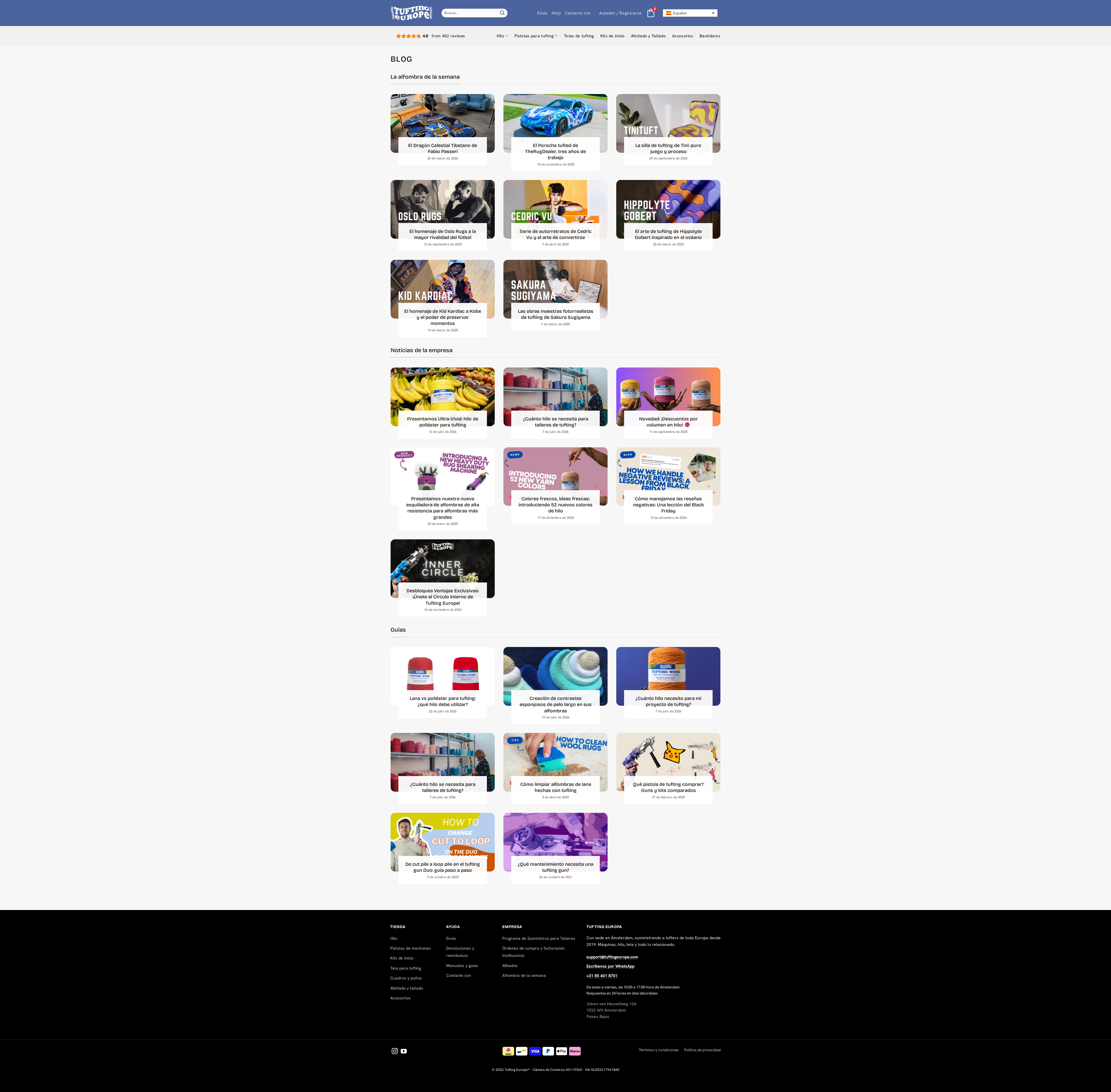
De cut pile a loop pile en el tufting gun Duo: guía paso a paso (442, 867)
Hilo (500, 35)
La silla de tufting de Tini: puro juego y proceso (668, 148)
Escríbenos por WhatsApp (610, 966)
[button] (620, 13)
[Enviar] (502, 13)
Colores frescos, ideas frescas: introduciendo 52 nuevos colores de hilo (555, 505)
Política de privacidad (702, 1049)
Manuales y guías (462, 965)
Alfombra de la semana (524, 975)
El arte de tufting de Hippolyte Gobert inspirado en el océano (668, 234)
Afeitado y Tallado (648, 35)
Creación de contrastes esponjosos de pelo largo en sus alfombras (556, 705)
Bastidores (710, 35)
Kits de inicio (612, 35)
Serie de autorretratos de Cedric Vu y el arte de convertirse (556, 234)
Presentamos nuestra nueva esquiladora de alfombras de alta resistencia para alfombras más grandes (442, 508)
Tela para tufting (405, 968)
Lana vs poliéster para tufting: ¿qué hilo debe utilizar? (443, 701)
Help (556, 13)
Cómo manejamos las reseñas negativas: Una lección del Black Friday (668, 505)
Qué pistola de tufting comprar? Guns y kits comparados (668, 787)
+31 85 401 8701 (602, 975)
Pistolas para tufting (533, 35)
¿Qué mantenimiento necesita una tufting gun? (555, 867)
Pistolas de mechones (410, 948)
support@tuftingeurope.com (612, 956)
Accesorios (682, 35)
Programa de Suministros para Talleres (538, 938)
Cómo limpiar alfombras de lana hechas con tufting (555, 787)
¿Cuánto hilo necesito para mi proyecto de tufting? (668, 701)
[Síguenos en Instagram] (395, 1051)
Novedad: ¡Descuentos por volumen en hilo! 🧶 (668, 422)
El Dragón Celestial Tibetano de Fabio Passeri (442, 148)
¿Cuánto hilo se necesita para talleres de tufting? (555, 422)
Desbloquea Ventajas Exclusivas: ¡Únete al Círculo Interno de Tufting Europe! (442, 597)
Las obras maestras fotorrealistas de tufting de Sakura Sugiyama (555, 314)
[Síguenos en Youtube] (404, 1051)
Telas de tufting (579, 35)
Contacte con (578, 13)
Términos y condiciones (659, 1049)
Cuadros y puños (406, 978)
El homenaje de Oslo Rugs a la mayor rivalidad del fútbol (442, 234)
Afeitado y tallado (406, 988)
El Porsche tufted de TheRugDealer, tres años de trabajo (555, 152)
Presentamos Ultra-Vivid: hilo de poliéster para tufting (442, 422)
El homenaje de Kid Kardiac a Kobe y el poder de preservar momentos (442, 317)
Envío (542, 13)
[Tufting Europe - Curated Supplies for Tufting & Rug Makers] (412, 13)
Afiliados (510, 965)
